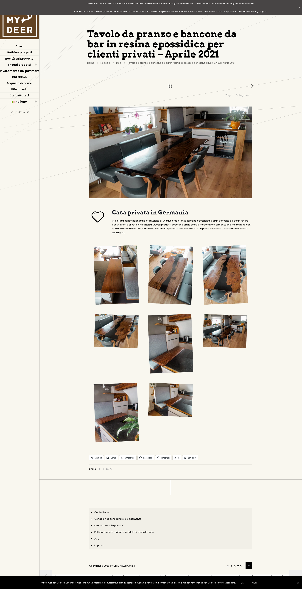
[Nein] (298, 582)
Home (90, 62)
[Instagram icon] (12, 112)
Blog (118, 62)
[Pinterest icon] (27, 112)
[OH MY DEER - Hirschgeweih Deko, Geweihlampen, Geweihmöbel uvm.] (19, 20)
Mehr (255, 582)
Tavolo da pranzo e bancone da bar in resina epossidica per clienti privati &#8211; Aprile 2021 (181, 62)
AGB (96, 538)
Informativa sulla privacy (108, 525)
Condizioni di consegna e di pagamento (117, 518)
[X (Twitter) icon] (20, 112)
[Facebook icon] (16, 112)
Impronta (99, 545)
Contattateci (102, 512)
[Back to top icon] (249, 565)
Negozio (105, 62)
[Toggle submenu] (36, 65)
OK (242, 582)
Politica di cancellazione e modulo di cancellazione (124, 532)
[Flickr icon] (23, 112)
